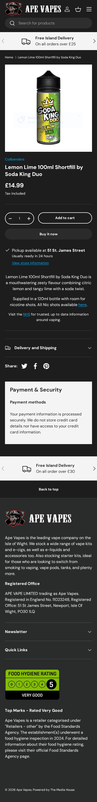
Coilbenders (14, 159)
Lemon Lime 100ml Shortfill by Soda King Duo (49, 57)
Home (9, 57)
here (82, 304)
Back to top (48, 489)
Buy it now (49, 234)
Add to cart (65, 218)
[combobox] (48, 23)
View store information (30, 263)
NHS (26, 314)
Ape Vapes (24, 790)
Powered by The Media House (54, 790)
